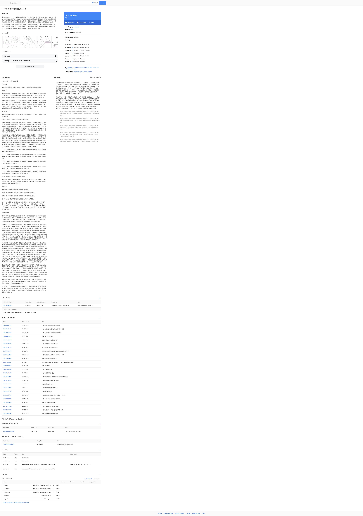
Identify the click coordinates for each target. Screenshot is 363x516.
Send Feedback (168, 513)
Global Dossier (83, 71)
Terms (188, 513)
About (160, 513)
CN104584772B (7, 325)
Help (203, 513)
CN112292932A (7, 398)
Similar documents (87, 67)
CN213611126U (7, 380)
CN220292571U (7, 391)
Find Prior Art (83, 22)
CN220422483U (7, 395)
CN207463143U (7, 369)
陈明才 (72, 29)
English (77, 27)
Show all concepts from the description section (16, 502)
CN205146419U (7, 373)
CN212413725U (7, 347)
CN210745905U (7, 354)
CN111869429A (7, 332)
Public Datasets (179, 513)
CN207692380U (7, 365)
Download (89, 478)
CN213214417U (7, 343)
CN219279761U (7, 387)
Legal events (78, 67)
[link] (5, 485)
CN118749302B (7, 376)
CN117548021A (7, 305)
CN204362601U (7, 384)
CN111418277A (7, 340)
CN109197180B (7, 329)
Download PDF (71, 22)
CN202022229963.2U (8, 431)
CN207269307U (7, 351)
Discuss (90, 71)
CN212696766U (7, 402)
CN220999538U (7, 413)
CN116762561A (7, 358)
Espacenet (76, 71)
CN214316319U (7, 410)
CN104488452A (7, 336)
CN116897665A (7, 406)
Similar (92, 22)
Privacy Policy (196, 513)
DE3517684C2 (7, 362)
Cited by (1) (71, 67)
